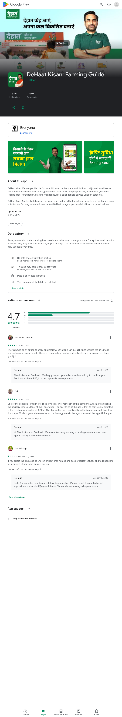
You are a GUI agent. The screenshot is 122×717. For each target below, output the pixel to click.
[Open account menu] (116, 4)
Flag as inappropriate (22, 518)
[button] (45, 157)
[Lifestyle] (15, 223)
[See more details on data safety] (18, 288)
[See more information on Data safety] (28, 234)
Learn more (26, 132)
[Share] (14, 107)
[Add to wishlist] (23, 107)
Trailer (60, 43)
